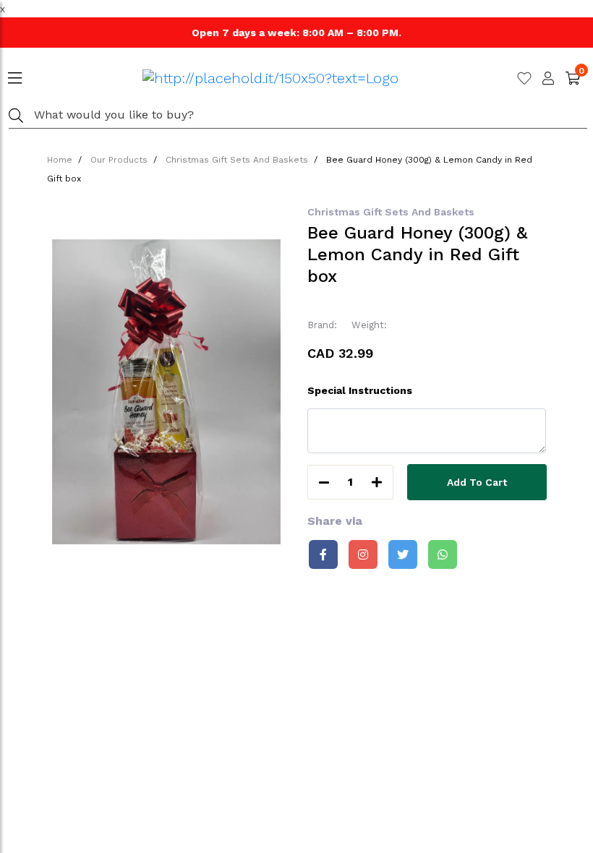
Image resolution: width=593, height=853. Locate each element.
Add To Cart (477, 482)
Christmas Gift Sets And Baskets (237, 160)
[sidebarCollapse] (14, 75)
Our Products (119, 160)
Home (59, 160)
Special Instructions (359, 390)
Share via (334, 521)
